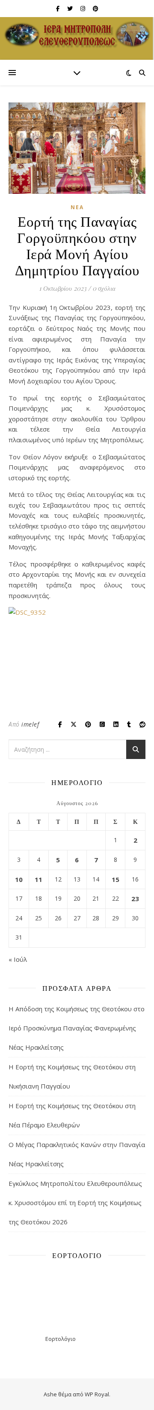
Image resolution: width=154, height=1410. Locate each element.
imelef (30, 724)
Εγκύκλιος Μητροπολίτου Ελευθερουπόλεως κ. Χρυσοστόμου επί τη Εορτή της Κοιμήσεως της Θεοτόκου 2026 (75, 1202)
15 (115, 879)
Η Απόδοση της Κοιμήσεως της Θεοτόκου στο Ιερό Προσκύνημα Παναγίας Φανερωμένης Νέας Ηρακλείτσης (77, 1027)
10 (19, 879)
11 (38, 879)
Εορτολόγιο (60, 1339)
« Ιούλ (18, 959)
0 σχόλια (104, 288)
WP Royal (97, 1394)
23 (135, 898)
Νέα (77, 207)
